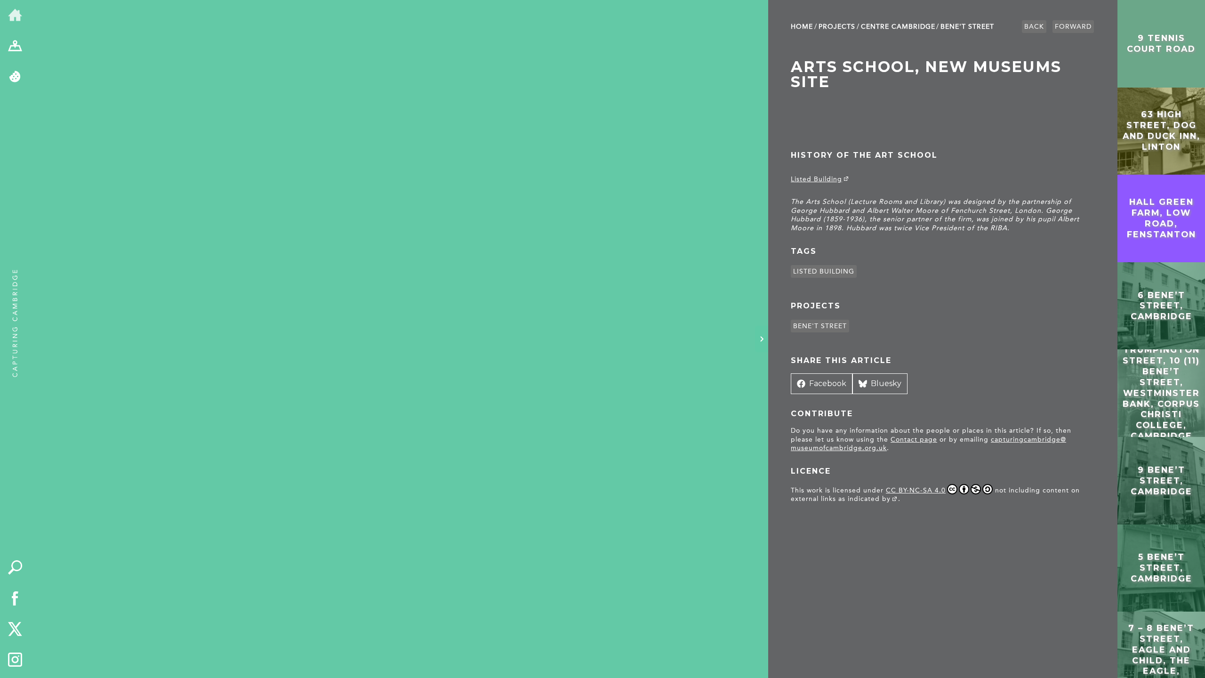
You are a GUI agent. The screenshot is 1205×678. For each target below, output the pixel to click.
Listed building (823, 271)
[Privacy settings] (15, 77)
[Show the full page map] (15, 46)
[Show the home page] (15, 15)
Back (1034, 27)
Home (802, 27)
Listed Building (816, 179)
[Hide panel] (761, 339)
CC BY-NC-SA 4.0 (916, 490)
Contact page (914, 440)
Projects (837, 27)
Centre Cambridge (898, 27)
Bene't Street (967, 27)
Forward (1073, 27)
